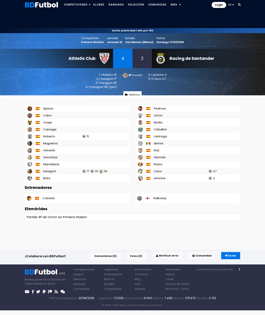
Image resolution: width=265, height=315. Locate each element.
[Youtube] (27, 291)
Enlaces (140, 289)
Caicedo (48, 198)
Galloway (159, 198)
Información (143, 269)
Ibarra (158, 164)
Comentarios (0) (105, 256)
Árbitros (109, 279)
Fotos (185, 289)
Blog (137, 279)
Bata (46, 178)
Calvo (47, 115)
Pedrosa (160, 108)
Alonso (159, 143)
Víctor (158, 115)
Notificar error (168, 255)
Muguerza (50, 143)
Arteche (158, 75)
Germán (160, 157)
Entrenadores (113, 274)
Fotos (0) (136, 256)
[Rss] (56, 291)
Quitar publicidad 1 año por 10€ (132, 30)
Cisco (157, 79)
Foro (138, 284)
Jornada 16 (114, 42)
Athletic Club (81, 58)
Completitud (112, 289)
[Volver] (239, 269)
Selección (80, 279)
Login (219, 5)
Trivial (169, 279)
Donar (231, 255)
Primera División (92, 42)
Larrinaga (160, 136)
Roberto (108, 75)
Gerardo (49, 150)
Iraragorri (107, 79)
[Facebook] (33, 291)
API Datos (171, 289)
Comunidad (203, 255)
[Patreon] (50, 291)
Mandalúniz (51, 164)
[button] (90, 4)
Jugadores (111, 269)
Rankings (79, 284)
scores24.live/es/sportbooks (214, 269)
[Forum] (63, 291)
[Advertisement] (132, 18)
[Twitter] (38, 291)
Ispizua (48, 108)
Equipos (78, 274)
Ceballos (160, 129)
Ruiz (156, 150)
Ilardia (158, 122)
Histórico (134, 94)
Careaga (49, 129)
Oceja (47, 122)
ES (230, 5)
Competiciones (83, 269)
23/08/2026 (86, 298)
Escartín (137, 75)
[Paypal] (44, 291)
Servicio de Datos (177, 284)
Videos (169, 274)
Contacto (141, 274)
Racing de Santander (192, 58)
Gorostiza (50, 157)
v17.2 (62, 273)
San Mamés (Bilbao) (139, 42)
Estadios (109, 284)
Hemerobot (173, 269)
